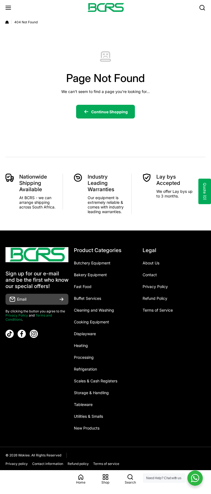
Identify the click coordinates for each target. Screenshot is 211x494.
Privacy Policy (16, 315)
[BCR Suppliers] (105, 7)
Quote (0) (204, 191)
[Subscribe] (61, 299)
